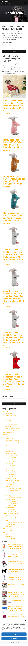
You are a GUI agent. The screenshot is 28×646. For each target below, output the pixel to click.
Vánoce (9, 423)
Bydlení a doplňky (7, 411)
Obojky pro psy (11, 473)
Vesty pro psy (9, 526)
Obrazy (9, 417)
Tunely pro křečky (12, 505)
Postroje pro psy (12, 474)
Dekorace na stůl (9, 530)
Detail (8, 113)
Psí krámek (5, 2)
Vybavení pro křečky (11, 509)
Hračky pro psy (10, 451)
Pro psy (7, 444)
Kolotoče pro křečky (12, 501)
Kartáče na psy (13, 461)
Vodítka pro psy (11, 476)
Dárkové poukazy (12, 538)
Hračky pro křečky (10, 499)
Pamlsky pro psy (12, 465)
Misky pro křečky (12, 511)
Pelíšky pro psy (11, 482)
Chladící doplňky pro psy (9, 432)
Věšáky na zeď (11, 430)
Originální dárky (10, 536)
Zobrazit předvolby (14, 642)
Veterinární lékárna (9, 484)
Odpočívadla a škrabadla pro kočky (14, 442)
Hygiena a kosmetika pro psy (13, 453)
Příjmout (14, 634)
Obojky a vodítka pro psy (12, 471)
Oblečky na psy (10, 469)
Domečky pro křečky (11, 496)
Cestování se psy (10, 446)
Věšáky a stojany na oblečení (13, 428)
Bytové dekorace (9, 413)
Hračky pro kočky (10, 438)
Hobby (4, 532)
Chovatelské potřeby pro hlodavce (11, 492)
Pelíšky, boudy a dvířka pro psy (13, 480)
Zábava (6, 534)
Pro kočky (7, 436)
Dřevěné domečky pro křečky (15, 497)
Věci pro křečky (8, 494)
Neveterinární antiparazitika (14, 488)
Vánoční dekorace (13, 424)
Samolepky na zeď (10, 419)
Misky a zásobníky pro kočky (13, 440)
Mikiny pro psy (9, 521)
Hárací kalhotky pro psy (13, 455)
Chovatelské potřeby (8, 434)
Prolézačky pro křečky (13, 503)
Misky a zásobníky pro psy (12, 467)
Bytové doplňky (8, 426)
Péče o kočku (8, 515)
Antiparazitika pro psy (14, 490)
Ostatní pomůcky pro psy (12, 478)
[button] (26, 620)
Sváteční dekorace (10, 421)
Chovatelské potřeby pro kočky (10, 513)
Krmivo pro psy (10, 463)
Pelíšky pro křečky (10, 507)
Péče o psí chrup (12, 457)
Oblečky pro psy (8, 519)
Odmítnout (14, 638)
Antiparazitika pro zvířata (12, 486)
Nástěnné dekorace (11, 415)
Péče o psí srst (11, 459)
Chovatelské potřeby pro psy (10, 517)
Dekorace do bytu (7, 528)
